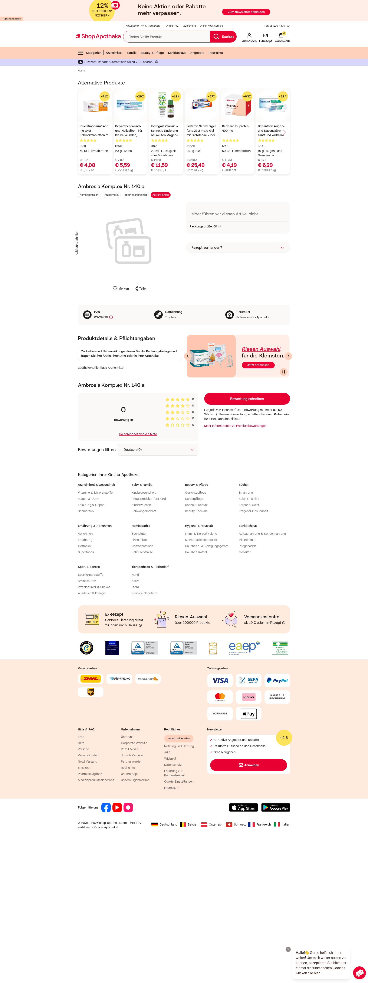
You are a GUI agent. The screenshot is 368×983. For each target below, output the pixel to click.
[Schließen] (246, 429)
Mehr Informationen (184, 535)
